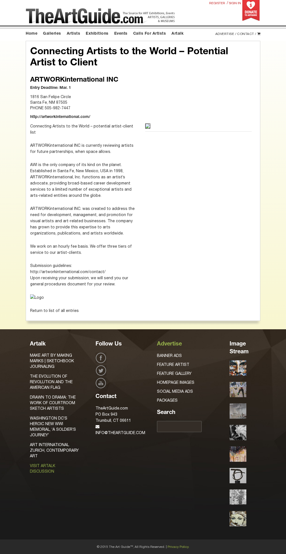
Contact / (246, 34)
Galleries (52, 34)
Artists (73, 34)
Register (217, 3)
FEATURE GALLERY (174, 373)
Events (121, 34)
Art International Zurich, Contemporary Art (54, 450)
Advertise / (226, 34)
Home (31, 34)
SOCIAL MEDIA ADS (175, 391)
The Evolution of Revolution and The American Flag (51, 382)
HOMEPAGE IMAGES (175, 382)
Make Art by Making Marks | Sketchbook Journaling (52, 361)
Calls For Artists (149, 34)
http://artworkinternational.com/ (60, 117)
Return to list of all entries (54, 310)
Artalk (177, 34)
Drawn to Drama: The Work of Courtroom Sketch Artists (53, 403)
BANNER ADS (169, 355)
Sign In (235, 3)
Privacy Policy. (178, 547)
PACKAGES (167, 400)
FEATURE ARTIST (173, 364)
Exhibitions (97, 34)
